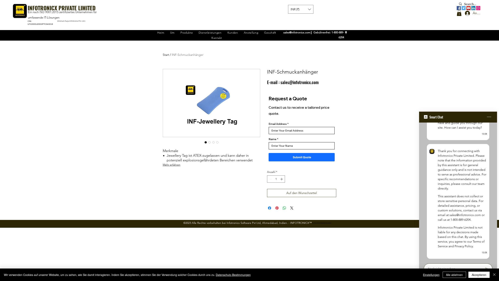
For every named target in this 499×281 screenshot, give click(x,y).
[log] (458, 192)
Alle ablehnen (454, 275)
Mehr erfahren (171, 164)
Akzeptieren (479, 275)
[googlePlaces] (346, 33)
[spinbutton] (276, 179)
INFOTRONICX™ (301, 223)
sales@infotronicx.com (296, 32)
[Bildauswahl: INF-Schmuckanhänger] (206, 142)
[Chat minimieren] (489, 117)
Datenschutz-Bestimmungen (233, 275)
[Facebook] (459, 8)
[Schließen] (494, 275)
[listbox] (300, 9)
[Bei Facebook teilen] (269, 208)
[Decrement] (270, 179)
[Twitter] (464, 8)
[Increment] (282, 179)
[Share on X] (291, 208)
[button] (459, 13)
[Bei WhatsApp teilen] (284, 208)
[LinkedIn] (473, 8)
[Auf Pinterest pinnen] (277, 208)
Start (166, 55)
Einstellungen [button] (431, 275)
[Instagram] (478, 8)
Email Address (278, 124)
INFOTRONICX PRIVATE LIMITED (62, 8)
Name (272, 139)
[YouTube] (468, 8)
